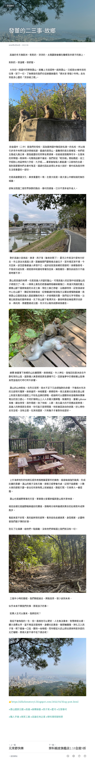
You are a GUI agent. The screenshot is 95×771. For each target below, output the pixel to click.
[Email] (85, 756)
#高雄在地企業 (38, 716)
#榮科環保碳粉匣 (54, 716)
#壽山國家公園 (16, 709)
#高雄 (27, 709)
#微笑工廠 (25, 716)
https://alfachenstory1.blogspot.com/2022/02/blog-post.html (45, 701)
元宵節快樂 (16, 748)
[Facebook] (68, 756)
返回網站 (10, 5)
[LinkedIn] (79, 756)
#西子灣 (45, 709)
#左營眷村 (62, 709)
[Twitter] (73, 756)
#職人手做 (14, 716)
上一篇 (13, 744)
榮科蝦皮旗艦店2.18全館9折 (67, 748)
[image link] (47, 112)
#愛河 (53, 709)
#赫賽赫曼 (36, 709)
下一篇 (51, 744)
